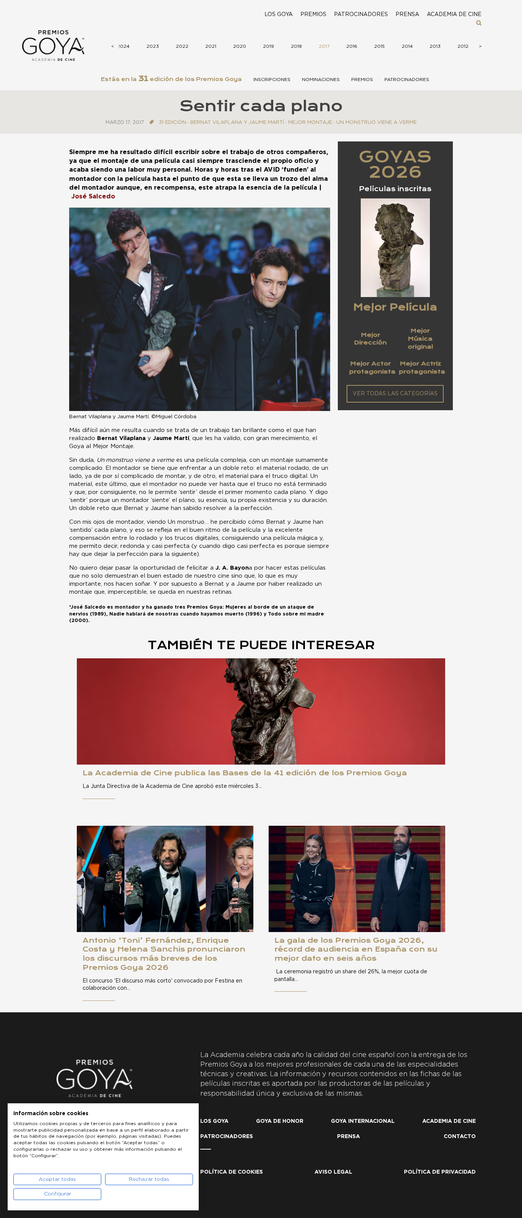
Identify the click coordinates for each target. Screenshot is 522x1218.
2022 (182, 46)
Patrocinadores (361, 14)
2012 (463, 46)
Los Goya (278, 14)
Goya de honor (279, 1121)
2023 (152, 46)
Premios (313, 14)
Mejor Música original (420, 338)
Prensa (407, 14)
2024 (123, 46)
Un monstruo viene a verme (376, 122)
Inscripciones (271, 79)
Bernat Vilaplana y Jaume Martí (237, 122)
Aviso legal (333, 1172)
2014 (407, 46)
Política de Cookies (231, 1172)
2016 (351, 46)
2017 (324, 46)
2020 (239, 46)
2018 (296, 46)
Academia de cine (454, 14)
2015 (379, 46)
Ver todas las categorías (395, 393)
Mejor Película (395, 307)
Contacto (460, 1136)
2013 (435, 46)
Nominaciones (321, 79)
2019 (268, 46)
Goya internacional (363, 1121)
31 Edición (172, 122)
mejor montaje (310, 122)
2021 (210, 46)
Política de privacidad (440, 1172)
